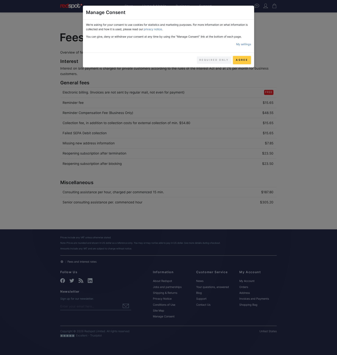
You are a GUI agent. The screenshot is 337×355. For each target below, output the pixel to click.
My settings (243, 44)
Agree (242, 59)
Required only (214, 59)
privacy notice (153, 29)
